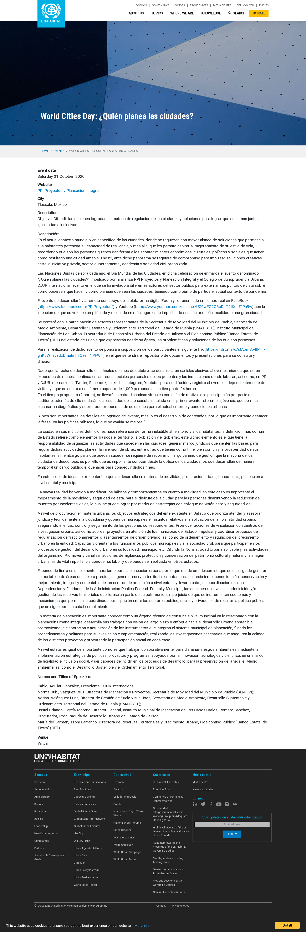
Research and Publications (90, 782)
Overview (39, 782)
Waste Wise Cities (124, 837)
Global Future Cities (85, 811)
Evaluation (40, 811)
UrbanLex (79, 862)
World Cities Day (123, 844)
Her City (78, 833)
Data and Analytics (85, 804)
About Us (136, 13)
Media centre (222, 5)
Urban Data (80, 855)
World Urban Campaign (127, 852)
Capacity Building (84, 796)
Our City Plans (82, 840)
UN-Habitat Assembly (166, 782)
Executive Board (162, 789)
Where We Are (182, 13)
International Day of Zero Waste (128, 813)
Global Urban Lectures (87, 826)
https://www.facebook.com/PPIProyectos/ (76, 306)
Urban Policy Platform (87, 870)
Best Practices (82, 789)
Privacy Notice (180, 905)
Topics (157, 13)
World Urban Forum (125, 859)
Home (45, 151)
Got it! (287, 925)
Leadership (41, 826)
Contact (161, 905)
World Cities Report (85, 884)
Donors (179, 5)
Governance (160, 5)
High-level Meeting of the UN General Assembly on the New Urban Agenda (171, 831)
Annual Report (42, 796)
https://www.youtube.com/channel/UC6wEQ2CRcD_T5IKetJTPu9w (193, 306)
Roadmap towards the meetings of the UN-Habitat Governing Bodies (169, 846)
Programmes (199, 5)
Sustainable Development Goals (49, 857)
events (59, 151)
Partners (39, 848)
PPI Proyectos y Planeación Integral (68, 190)
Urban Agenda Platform (88, 848)
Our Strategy (41, 840)
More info (142, 925)
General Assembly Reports (169, 892)
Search (238, 13)
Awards (118, 789)
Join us (38, 818)
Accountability (43, 789)
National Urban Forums (127, 822)
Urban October (122, 830)
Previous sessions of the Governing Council (168, 882)
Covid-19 (141, 5)
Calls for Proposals (124, 796)
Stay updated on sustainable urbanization (232, 817)
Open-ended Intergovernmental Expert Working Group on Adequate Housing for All (170, 814)
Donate (259, 13)
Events (264, 5)
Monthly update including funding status (168, 860)
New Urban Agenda (46, 833)
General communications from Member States (168, 871)
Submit (232, 834)
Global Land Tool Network (89, 818)
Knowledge (211, 13)
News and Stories (203, 789)
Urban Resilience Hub (87, 877)
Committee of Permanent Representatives (168, 798)
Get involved (245, 5)
